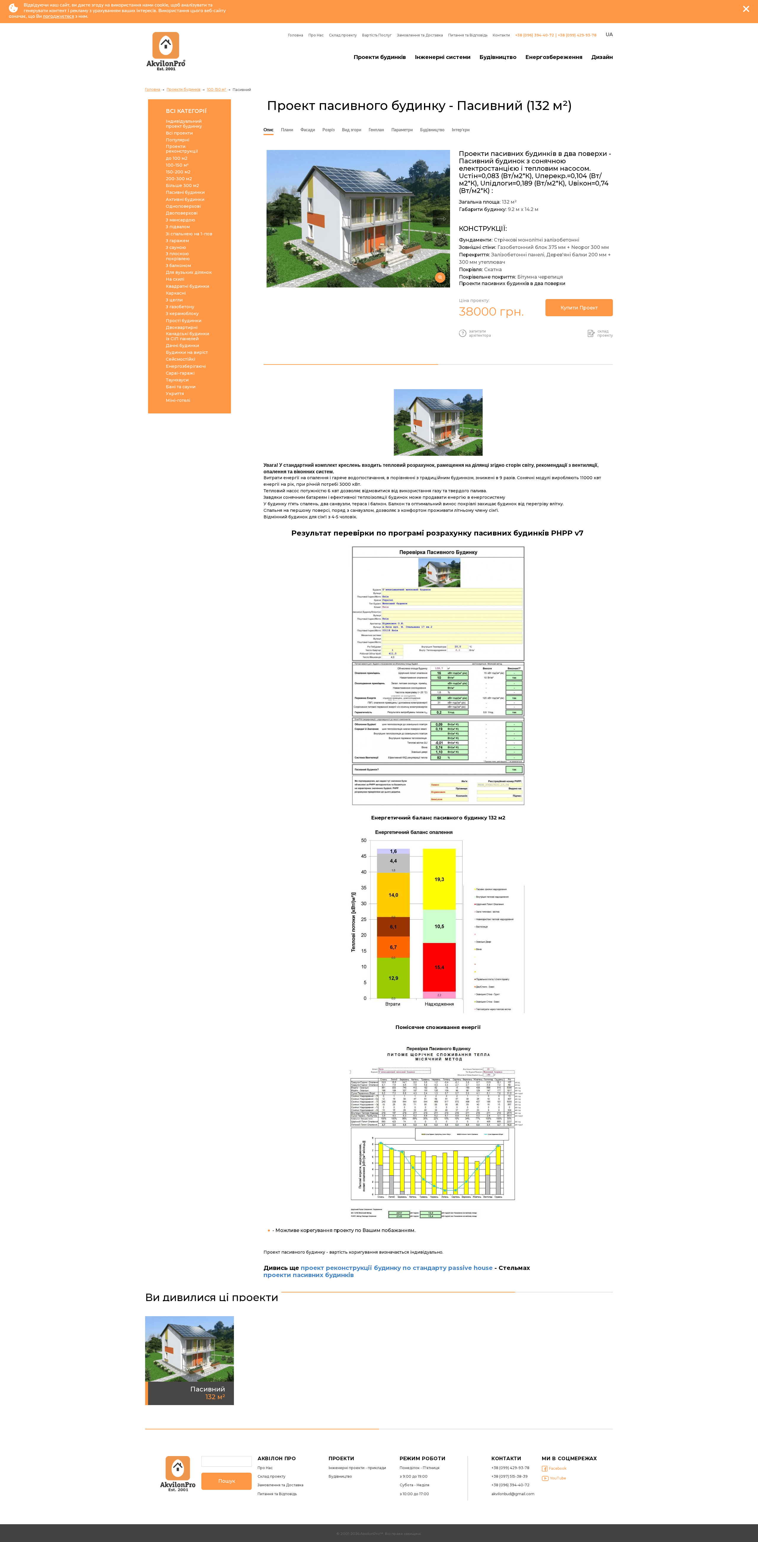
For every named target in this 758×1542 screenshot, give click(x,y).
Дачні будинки (182, 345)
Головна (295, 35)
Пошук (226, 1481)
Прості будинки (183, 320)
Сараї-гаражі (180, 373)
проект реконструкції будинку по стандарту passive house (397, 1267)
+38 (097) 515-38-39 (510, 1476)
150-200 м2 (178, 172)
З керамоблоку (182, 313)
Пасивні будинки (185, 192)
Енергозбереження (553, 57)
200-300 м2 (179, 178)
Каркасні (176, 293)
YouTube (558, 1478)
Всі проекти (179, 133)
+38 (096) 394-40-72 (534, 35)
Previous (275, 218)
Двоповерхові (181, 213)
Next (441, 218)
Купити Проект (579, 308)
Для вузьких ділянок (189, 272)
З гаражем (177, 240)
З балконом (178, 265)
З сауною (176, 247)
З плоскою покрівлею (178, 256)
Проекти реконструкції (182, 149)
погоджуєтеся (58, 16)
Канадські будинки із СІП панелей (187, 336)
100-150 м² (216, 89)
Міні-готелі (178, 400)
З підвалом (178, 226)
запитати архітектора (480, 333)
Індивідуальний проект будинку (184, 124)
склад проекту (605, 333)
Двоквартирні (181, 327)
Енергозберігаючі (186, 366)
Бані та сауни (180, 386)
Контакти (501, 35)
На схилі (175, 279)
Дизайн (602, 57)
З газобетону (180, 306)
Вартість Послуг (377, 35)
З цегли (174, 300)
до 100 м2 (176, 158)
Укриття (175, 393)
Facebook (557, 1468)
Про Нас (316, 35)
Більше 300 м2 (182, 185)
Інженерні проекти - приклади (357, 1468)
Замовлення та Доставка (420, 35)
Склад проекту (343, 35)
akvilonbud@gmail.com (513, 1494)
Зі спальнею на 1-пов (189, 234)
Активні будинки (185, 199)
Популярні (177, 140)
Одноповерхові (183, 206)
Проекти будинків (380, 57)
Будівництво (497, 57)
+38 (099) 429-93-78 (577, 35)
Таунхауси (177, 380)
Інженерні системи (442, 57)
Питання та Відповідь (467, 35)
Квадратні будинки (187, 286)
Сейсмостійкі (180, 359)
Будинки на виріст (187, 352)
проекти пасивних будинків (310, 1275)
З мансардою (180, 220)
